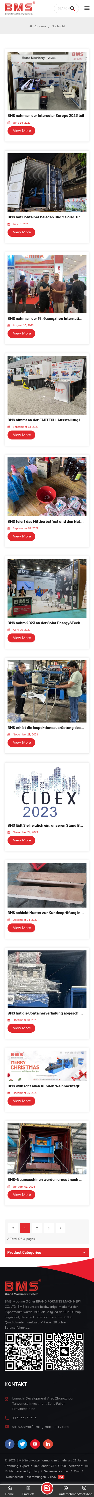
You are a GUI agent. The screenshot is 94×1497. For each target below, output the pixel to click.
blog (36, 1471)
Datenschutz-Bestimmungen (26, 1477)
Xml (76, 1471)
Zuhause (39, 26)
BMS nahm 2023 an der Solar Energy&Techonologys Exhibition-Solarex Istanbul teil (46, 622)
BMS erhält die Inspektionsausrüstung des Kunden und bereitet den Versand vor (46, 727)
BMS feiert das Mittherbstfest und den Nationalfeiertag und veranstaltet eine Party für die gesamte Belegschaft (46, 521)
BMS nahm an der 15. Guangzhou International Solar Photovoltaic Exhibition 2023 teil (46, 318)
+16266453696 (24, 1418)
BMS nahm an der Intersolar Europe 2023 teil (46, 115)
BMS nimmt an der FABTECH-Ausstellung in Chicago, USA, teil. (46, 419)
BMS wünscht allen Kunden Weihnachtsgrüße (46, 1085)
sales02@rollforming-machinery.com (40, 1427)
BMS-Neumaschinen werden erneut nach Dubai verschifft (46, 1179)
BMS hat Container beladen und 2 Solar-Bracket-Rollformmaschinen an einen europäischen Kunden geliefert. (46, 216)
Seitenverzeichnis (56, 1471)
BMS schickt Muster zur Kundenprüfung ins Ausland (46, 912)
